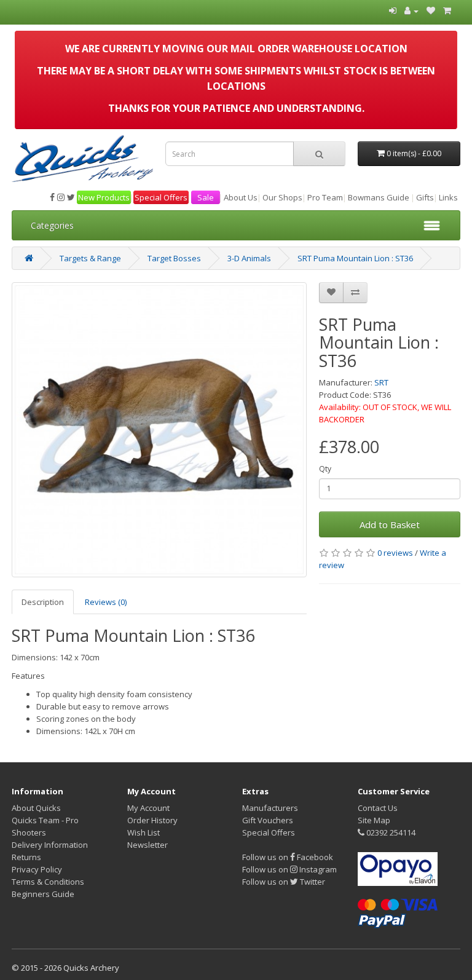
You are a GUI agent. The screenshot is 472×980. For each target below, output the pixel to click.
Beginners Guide (43, 893)
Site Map (374, 820)
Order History (152, 820)
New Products (104, 197)
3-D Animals (249, 258)
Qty (325, 469)
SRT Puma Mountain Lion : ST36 (355, 258)
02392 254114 (389, 832)
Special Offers (161, 197)
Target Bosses (174, 258)
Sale (205, 197)
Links (448, 197)
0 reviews (395, 552)
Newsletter (147, 844)
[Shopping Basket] (447, 10)
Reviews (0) (106, 601)
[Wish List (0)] (431, 10)
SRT (381, 382)
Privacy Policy (37, 869)
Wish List (143, 832)
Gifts (425, 197)
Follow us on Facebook (287, 857)
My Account (148, 807)
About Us (241, 197)
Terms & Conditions (48, 881)
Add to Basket (390, 524)
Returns (26, 857)
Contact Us (378, 807)
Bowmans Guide (378, 197)
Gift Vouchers (267, 820)
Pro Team (325, 197)
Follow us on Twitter (283, 881)
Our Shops (282, 197)
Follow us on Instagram (289, 869)
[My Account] (411, 10)
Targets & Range (90, 258)
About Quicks (36, 807)
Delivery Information (50, 844)
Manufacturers (270, 807)
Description (43, 601)
